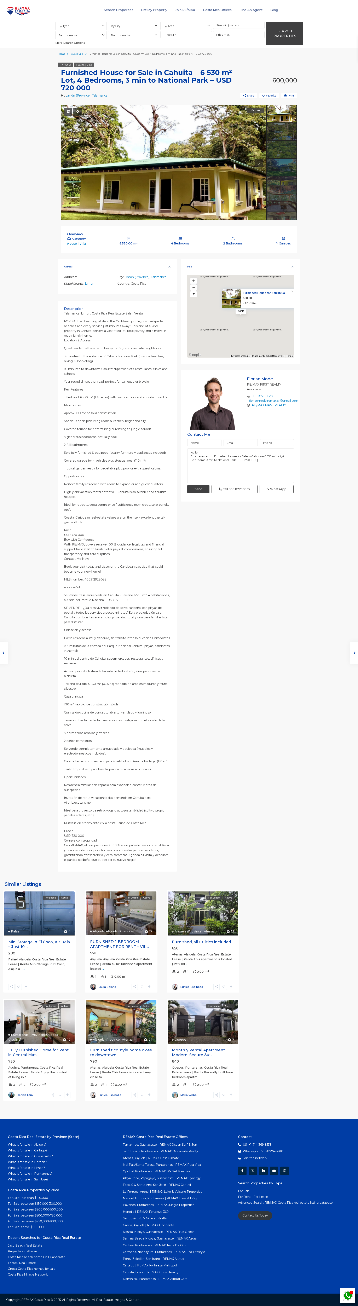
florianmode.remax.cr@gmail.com (273, 401)
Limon (89, 283)
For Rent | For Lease (253, 1197)
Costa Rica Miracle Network (28, 1274)
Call (236, 489)
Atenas (209, 931)
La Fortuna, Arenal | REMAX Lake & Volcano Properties (162, 1192)
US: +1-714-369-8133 (257, 1144)
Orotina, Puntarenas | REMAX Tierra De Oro (154, 1245)
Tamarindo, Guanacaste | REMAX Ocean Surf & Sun (160, 1144)
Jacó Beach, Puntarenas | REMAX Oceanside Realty (160, 1151)
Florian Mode (260, 378)
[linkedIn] (263, 1171)
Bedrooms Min (69, 35)
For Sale (65, 65)
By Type (64, 26)
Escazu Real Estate (22, 1263)
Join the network (255, 1158)
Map (189, 266)
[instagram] (284, 1171)
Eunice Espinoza (191, 986)
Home (61, 53)
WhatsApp (277, 489)
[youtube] (274, 1171)
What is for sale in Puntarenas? (30, 1173)
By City (115, 26)
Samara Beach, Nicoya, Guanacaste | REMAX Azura (160, 1238)
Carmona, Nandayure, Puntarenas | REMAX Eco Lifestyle (164, 1252)
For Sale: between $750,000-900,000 (35, 1221)
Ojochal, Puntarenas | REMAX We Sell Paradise (156, 1171)
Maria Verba (188, 1095)
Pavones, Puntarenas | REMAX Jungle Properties (158, 1205)
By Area (169, 26)
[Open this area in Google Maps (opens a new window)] (195, 355)
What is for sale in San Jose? (28, 1179)
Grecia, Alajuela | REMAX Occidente (148, 1225)
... (24, 969)
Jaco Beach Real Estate (25, 1245)
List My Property (154, 10)
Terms (290, 356)
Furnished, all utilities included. (202, 942)
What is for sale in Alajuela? (27, 1144)
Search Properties (118, 10)
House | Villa (76, 53)
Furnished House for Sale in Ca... (265, 293)
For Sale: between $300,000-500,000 (35, 1209)
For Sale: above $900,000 (27, 1227)
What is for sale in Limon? (26, 1168)
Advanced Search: (251, 1202)
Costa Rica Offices (217, 10)
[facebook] (242, 1171)
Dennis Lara (25, 1095)
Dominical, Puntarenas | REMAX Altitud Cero (155, 1279)
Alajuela (98, 931)
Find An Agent (250, 10)
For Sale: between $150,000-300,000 (35, 1204)
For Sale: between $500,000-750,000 (35, 1215)
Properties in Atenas (22, 1251)
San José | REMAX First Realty (145, 1218)
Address (68, 266)
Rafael (15, 931)
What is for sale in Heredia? (27, 1162)
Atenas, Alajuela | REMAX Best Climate (151, 1158)
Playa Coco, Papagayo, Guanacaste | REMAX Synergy (162, 1178)
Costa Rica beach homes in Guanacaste (36, 1257)
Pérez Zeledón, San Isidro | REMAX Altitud (153, 1259)
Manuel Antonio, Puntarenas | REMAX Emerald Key (160, 1198)
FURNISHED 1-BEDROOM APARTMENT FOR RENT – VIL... (119, 944)
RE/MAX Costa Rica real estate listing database (299, 1202)
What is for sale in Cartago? (27, 1150)
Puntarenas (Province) (28, 1035)
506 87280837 (262, 396)
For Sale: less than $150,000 (28, 1198)
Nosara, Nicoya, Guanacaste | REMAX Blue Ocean (159, 1232)
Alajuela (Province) (120, 931)
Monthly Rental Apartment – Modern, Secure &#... (200, 1052)
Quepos (180, 1039)
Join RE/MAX (185, 10)
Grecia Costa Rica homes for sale (31, 1269)
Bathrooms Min (121, 35)
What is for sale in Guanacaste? (30, 1156)
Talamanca (100, 95)
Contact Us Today (255, 1215)
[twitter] (253, 1171)
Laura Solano (107, 986)
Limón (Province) (78, 95)
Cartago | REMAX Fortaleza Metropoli (150, 1265)
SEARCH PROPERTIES (284, 33)
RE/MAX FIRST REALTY (269, 405)
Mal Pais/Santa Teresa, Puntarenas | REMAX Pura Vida (162, 1165)
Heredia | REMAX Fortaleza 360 (146, 1212)
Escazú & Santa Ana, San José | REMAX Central (157, 1185)
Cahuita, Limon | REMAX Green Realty (150, 1272)
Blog (274, 10)
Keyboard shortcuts (240, 356)
